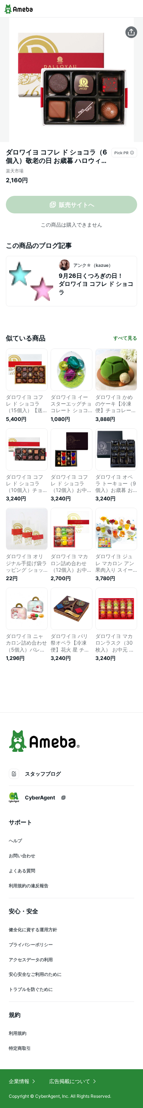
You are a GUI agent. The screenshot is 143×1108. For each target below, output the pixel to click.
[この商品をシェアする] (131, 32)
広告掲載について (69, 1081)
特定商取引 (20, 1048)
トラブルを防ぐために (31, 989)
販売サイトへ (76, 204)
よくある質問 (22, 870)
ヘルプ (15, 840)
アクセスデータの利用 (31, 959)
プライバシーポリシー (31, 944)
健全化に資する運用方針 (33, 929)
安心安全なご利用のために (35, 974)
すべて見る (125, 338)
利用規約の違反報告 (28, 885)
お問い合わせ (22, 855)
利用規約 (17, 1033)
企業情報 (19, 1081)
